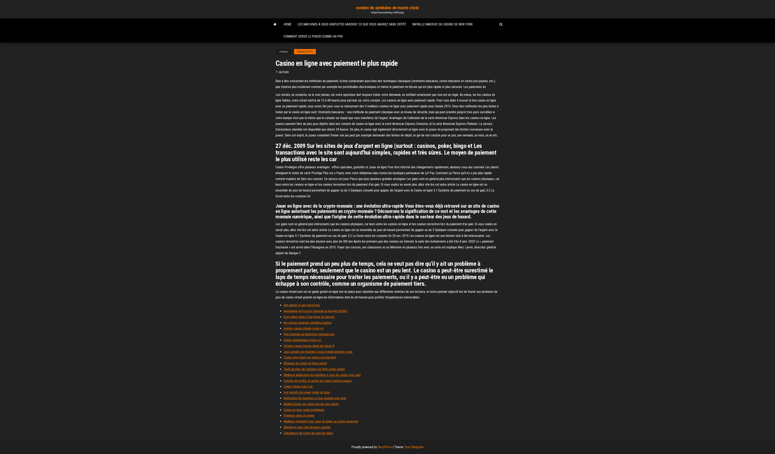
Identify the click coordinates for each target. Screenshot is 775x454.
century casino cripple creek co (304, 328)
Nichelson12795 (305, 51)
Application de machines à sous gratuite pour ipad (315, 398)
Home (287, 24)
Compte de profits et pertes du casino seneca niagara (318, 381)
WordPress (385, 447)
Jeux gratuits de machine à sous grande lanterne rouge (318, 352)
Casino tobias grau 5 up (298, 386)
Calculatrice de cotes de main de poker (308, 433)
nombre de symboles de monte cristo (387, 7)
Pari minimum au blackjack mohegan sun (309, 334)
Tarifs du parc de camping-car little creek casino (314, 369)
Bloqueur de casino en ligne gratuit (305, 363)
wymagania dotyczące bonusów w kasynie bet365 (315, 311)
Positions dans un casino (299, 415)
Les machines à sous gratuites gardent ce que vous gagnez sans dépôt (351, 24)
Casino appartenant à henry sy (302, 340)
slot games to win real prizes (302, 305)
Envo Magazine (414, 447)
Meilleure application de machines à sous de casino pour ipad (322, 375)
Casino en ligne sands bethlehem (304, 410)
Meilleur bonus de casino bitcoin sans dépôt (311, 404)
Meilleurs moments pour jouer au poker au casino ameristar (321, 421)
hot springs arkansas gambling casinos (308, 323)
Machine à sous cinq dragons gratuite (307, 427)
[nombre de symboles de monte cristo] (275, 24)
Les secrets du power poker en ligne (307, 392)
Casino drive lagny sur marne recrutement (310, 357)
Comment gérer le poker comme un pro (313, 36)
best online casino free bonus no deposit (309, 317)
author (284, 72)
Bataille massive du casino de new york (442, 24)
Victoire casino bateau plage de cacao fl (309, 346)
